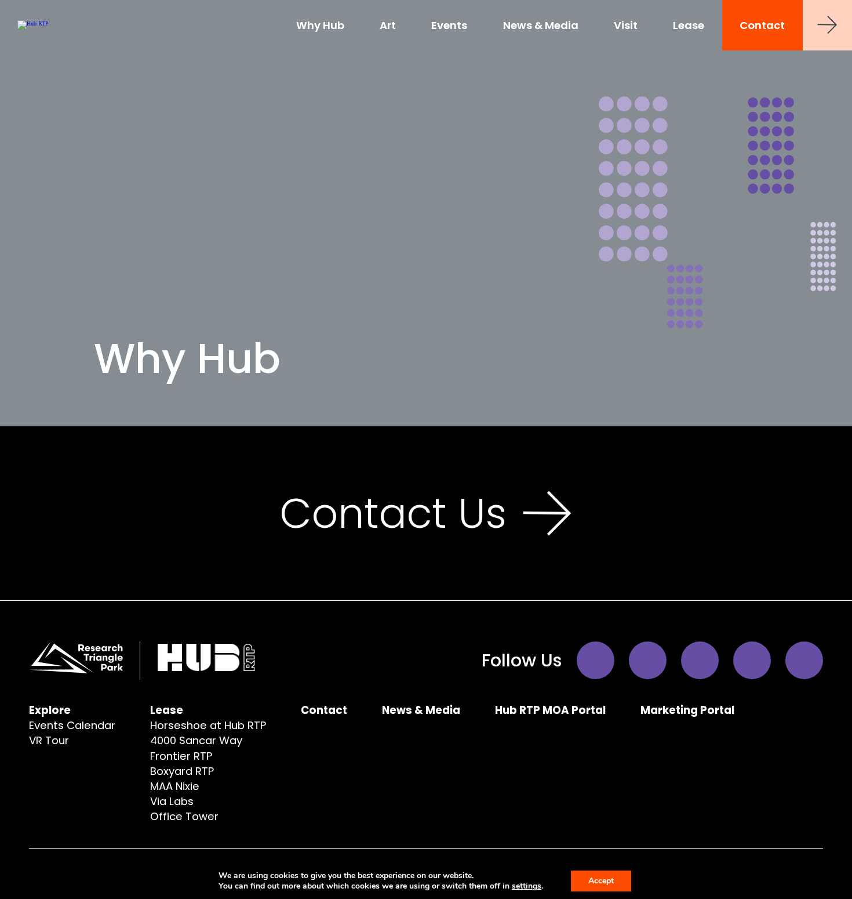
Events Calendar (72, 725)
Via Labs (172, 801)
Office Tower (184, 816)
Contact (762, 25)
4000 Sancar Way (196, 740)
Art (388, 25)
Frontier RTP (181, 756)
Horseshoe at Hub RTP (208, 725)
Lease (688, 25)
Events (449, 25)
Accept (601, 880)
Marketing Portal (687, 710)
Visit (626, 25)
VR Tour (49, 740)
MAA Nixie (174, 786)
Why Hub (320, 25)
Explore (50, 710)
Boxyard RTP (182, 771)
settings (526, 886)
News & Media (540, 25)
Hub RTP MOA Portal (550, 710)
